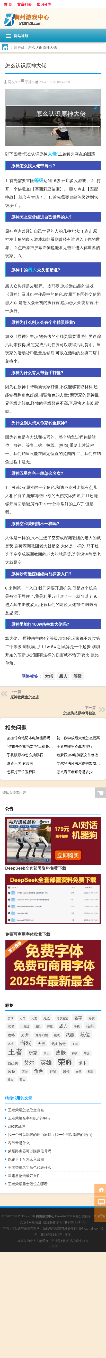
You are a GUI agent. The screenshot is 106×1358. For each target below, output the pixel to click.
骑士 (22, 1079)
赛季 (78, 1071)
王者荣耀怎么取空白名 (26, 1109)
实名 (11, 1026)
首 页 (8, 4)
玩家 (33, 1053)
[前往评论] (100, 1202)
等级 (38, 180)
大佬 (52, 153)
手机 (77, 1026)
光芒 (46, 1017)
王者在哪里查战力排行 (75, 746)
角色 (38, 1071)
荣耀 (65, 1061)
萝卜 (83, 1063)
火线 (41, 1043)
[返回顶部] (100, 1215)
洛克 (11, 1044)
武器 (70, 1034)
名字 (78, 1017)
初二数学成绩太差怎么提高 (78, 737)
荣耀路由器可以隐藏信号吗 (29, 1150)
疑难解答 (49, 1222)
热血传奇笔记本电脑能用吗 (28, 737)
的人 (46, 1053)
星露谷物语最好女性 (24, 1175)
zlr (18, 82)
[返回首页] (100, 1189)
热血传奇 (58, 1043)
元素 (34, 1018)
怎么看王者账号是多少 (75, 771)
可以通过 (62, 1018)
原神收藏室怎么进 (24, 696)
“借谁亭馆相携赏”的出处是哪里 (31, 746)
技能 (90, 1026)
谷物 (53, 1071)
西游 (25, 1071)
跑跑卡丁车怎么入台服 (26, 1159)
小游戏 (25, 1026)
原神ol (19, 47)
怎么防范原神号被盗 (79, 712)
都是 (90, 1071)
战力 (63, 1026)
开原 (50, 1026)
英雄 (46, 1062)
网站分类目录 (82, 1216)
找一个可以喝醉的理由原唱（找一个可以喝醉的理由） (51, 1134)
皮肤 (61, 1052)
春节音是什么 (19, 1142)
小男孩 (53, 1246)
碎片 (75, 1053)
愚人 (32, 269)
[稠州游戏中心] (53, 18)
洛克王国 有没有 (20, 763)
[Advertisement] (53, 1305)
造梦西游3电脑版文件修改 (77, 754)
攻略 (11, 1034)
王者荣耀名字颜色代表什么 (29, 1167)
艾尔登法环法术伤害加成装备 (80, 763)
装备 (11, 1071)
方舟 (25, 1034)
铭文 (10, 1079)
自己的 (13, 1063)
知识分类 (44, 4)
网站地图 (35, 1222)
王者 (15, 1051)
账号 (66, 1071)
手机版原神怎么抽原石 (25, 754)
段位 (85, 1034)
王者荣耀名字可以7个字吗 (29, 1117)
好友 (92, 1018)
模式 (57, 1035)
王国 (75, 1044)
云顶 (10, 1018)
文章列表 (24, 4)
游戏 (25, 1043)
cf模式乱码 (16, 1126)
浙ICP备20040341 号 (71, 1222)
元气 (22, 1018)
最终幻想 (42, 1035)
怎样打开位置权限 (21, 771)
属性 (38, 1026)
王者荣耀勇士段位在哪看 (28, 1183)
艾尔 (29, 1062)
